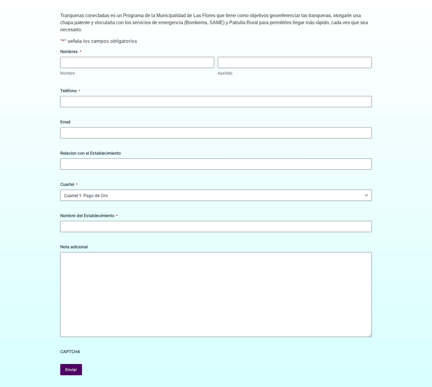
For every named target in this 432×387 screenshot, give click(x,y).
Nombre (67, 73)
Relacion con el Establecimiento (90, 153)
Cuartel (69, 184)
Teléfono (70, 90)
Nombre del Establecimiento (89, 215)
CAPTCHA (70, 351)
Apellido (225, 73)
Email (65, 121)
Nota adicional (74, 246)
